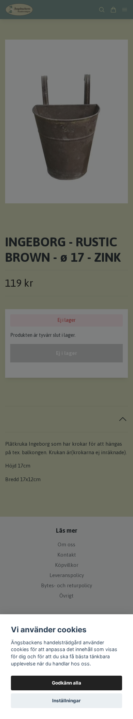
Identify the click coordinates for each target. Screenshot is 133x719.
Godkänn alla (66, 683)
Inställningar (66, 700)
